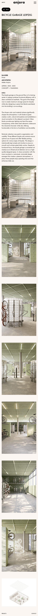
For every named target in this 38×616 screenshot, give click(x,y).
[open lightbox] (19, 192)
